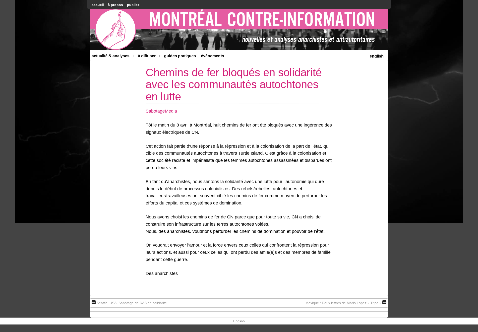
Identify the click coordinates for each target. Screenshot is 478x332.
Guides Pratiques (180, 56)
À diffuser (147, 56)
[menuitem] (377, 55)
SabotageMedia (161, 111)
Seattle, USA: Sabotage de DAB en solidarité (132, 303)
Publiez (133, 5)
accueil (98, 5)
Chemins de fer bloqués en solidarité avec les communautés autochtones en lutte (234, 84)
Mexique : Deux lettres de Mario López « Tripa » (343, 303)
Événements (212, 56)
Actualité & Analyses (110, 56)
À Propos (115, 5)
